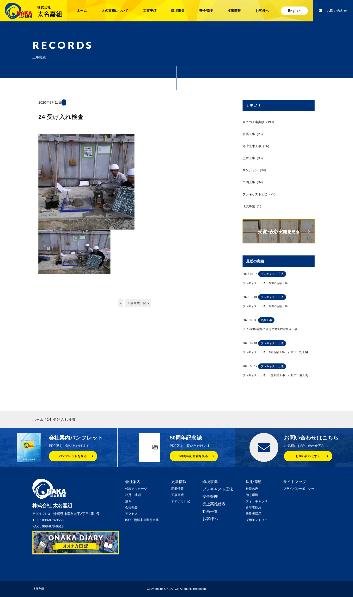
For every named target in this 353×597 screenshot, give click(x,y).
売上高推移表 (213, 504)
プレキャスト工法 (217, 489)
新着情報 (177, 488)
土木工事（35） (254, 158)
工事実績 (150, 11)
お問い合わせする (308, 456)
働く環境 (252, 495)
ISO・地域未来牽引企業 (142, 520)
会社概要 (131, 507)
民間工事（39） (254, 182)
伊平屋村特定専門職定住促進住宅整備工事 (270, 329)
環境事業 (178, 11)
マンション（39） (255, 170)
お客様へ (262, 11)
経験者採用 (253, 513)
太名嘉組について (115, 11)
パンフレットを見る (73, 456)
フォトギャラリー (258, 501)
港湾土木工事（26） (257, 146)
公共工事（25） (254, 134)
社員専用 (38, 589)
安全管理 (206, 11)
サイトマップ (294, 482)
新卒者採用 (253, 507)
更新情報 (179, 482)
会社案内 (132, 482)
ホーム (82, 11)
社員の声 (252, 488)
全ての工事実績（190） (259, 122)
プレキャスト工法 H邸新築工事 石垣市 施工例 (275, 375)
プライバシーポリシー (298, 488)
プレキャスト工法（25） (260, 194)
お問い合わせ (337, 11)
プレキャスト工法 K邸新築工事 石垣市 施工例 (275, 352)
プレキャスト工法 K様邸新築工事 (265, 283)
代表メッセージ (136, 488)
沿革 (128, 501)
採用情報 (234, 11)
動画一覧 (210, 511)
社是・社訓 (133, 495)
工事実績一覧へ (138, 303)
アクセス (131, 513)
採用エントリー (257, 520)
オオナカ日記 (180, 501)
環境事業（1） (253, 206)
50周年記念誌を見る (193, 456)
